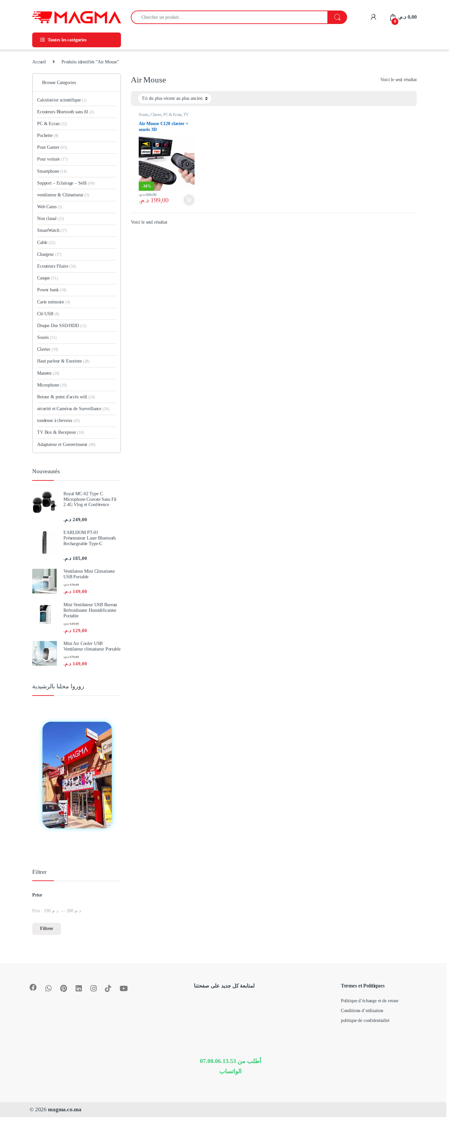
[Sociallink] (33, 987)
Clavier (156, 114)
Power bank (51, 289)
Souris (144, 114)
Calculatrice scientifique (61, 100)
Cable (46, 242)
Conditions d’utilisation (362, 1010)
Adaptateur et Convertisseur (66, 444)
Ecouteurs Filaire (56, 266)
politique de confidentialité (365, 1020)
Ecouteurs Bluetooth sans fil (65, 111)
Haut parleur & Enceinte (63, 361)
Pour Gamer (52, 147)
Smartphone (52, 171)
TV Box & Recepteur (164, 116)
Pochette (47, 135)
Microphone (52, 385)
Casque (47, 278)
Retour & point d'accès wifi (66, 396)
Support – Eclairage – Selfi (66, 183)
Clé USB (48, 313)
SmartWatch (52, 230)
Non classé (50, 218)
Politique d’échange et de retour (370, 1000)
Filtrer (46, 928)
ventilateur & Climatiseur (63, 194)
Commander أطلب (183, 200)
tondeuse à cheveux (58, 420)
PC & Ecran (172, 114)
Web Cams (49, 206)
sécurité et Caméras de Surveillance (73, 408)
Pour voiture (52, 159)
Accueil (39, 61)
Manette (48, 373)
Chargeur (49, 254)
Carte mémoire (53, 301)
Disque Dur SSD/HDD (61, 325)
